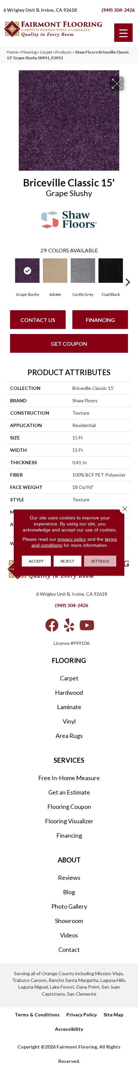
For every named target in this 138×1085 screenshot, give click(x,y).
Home (12, 52)
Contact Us (37, 320)
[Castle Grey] (83, 270)
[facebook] (52, 625)
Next (128, 271)
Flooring (29, 52)
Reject (67, 561)
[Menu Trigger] (123, 32)
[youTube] (86, 625)
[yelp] (69, 625)
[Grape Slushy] (27, 270)
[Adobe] (55, 270)
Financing (100, 320)
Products (63, 52)
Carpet (46, 52)
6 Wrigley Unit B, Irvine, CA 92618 (40, 10)
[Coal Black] (111, 270)
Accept (36, 561)
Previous (10, 271)
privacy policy (72, 539)
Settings (100, 561)
